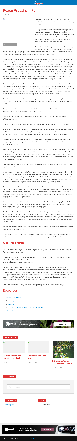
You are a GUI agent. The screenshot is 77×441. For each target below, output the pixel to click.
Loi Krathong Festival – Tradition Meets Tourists (62, 362)
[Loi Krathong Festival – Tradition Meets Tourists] (63, 349)
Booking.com (9, 405)
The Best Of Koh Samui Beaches (37, 357)
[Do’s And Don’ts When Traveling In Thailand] (14, 347)
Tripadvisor (11, 304)
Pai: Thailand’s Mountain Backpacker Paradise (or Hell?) (26, 307)
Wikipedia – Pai (12, 311)
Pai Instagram (12, 301)
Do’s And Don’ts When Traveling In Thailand (12, 357)
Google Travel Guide (14, 297)
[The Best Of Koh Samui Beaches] (38, 347)
